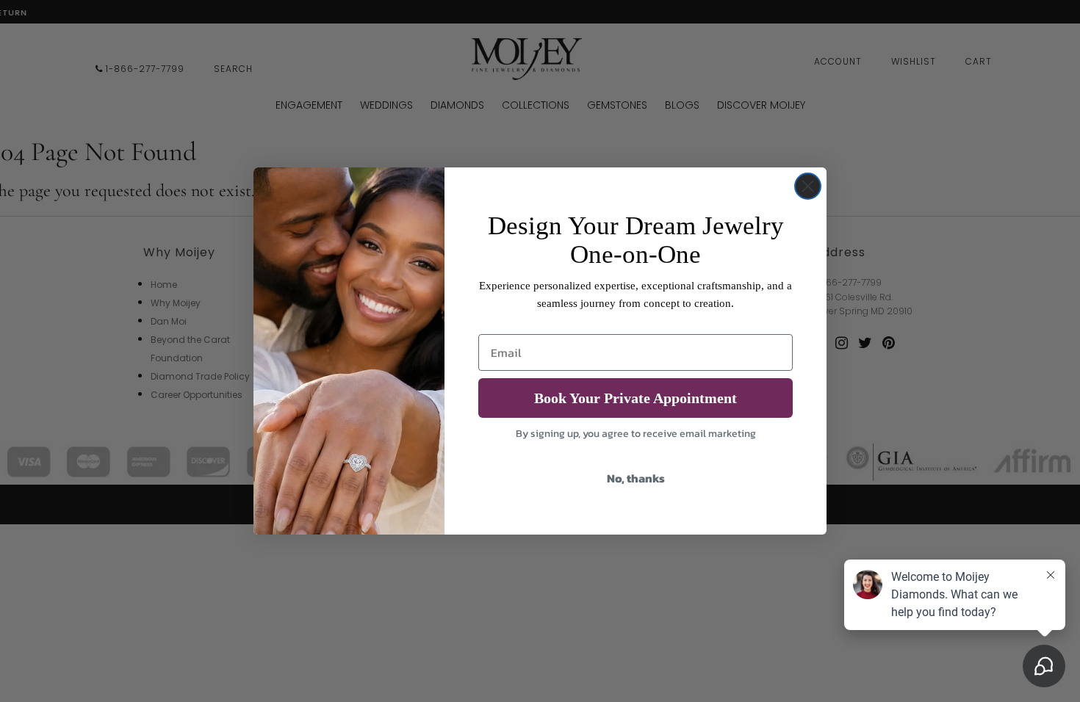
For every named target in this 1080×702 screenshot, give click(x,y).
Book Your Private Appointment (635, 398)
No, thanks (636, 478)
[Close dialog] (808, 186)
